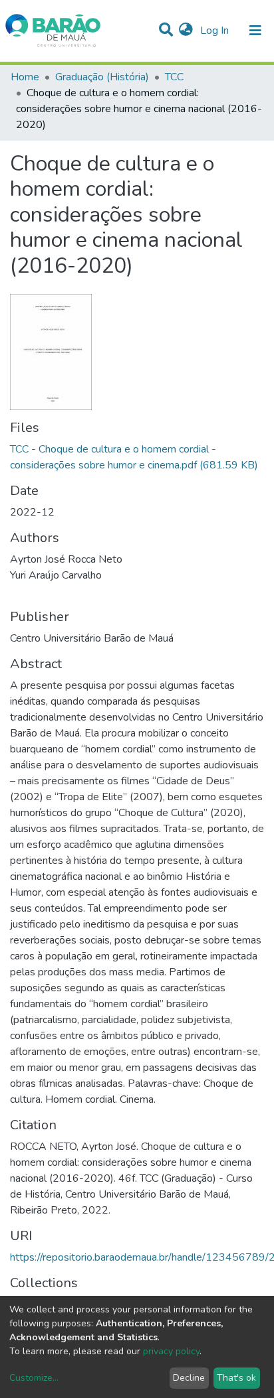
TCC (174, 77)
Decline (189, 1377)
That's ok (236, 1377)
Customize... (34, 1377)
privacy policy (171, 1351)
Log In (215, 30)
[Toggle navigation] (255, 30)
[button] (186, 30)
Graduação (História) (102, 77)
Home (25, 77)
